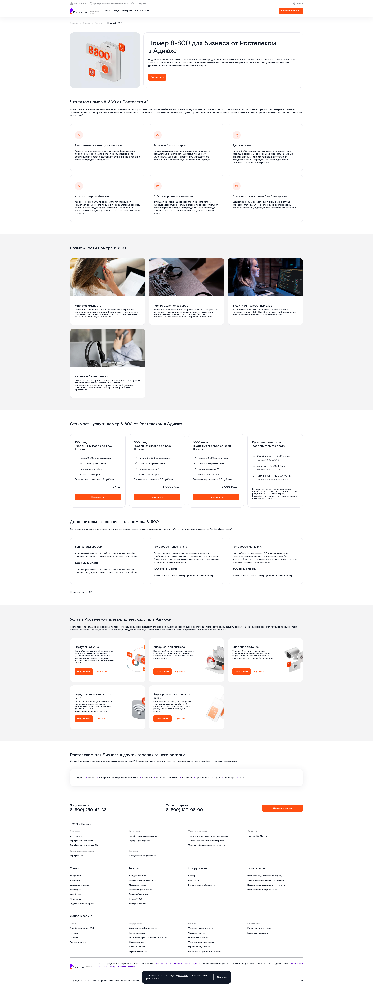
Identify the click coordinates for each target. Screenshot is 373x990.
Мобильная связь (137, 885)
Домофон (75, 880)
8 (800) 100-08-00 (184, 810)
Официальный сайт (138, 951)
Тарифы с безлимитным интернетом (206, 845)
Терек (216, 777)
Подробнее (101, 671)
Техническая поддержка (200, 928)
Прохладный (202, 777)
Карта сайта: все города (259, 928)
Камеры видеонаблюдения (201, 885)
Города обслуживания (199, 947)
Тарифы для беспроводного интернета (208, 836)
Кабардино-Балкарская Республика (118, 777)
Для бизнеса (79, 3)
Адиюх (299, 3)
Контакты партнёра (198, 937)
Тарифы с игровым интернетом (145, 836)
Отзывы (74, 937)
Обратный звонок (291, 10)
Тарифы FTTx (76, 856)
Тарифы (107, 11)
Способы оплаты (137, 947)
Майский (160, 777)
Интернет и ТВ (142, 11)
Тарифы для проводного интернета (206, 840)
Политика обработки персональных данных (177, 963)
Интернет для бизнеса (140, 890)
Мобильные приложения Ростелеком (148, 937)
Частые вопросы (196, 933)
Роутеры (192, 876)
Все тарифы (76, 836)
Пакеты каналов (78, 942)
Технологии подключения (201, 942)
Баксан (91, 777)
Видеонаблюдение (79, 885)
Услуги (117, 11)
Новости (74, 933)
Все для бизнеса (137, 876)
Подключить (157, 77)
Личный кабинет (137, 942)
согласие (183, 975)
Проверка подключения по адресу (110, 3)
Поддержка (140, 3)
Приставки (193, 880)
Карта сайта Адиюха (257, 933)
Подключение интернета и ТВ (262, 890)
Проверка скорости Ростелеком (204, 951)
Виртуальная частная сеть (142, 880)
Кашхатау (147, 777)
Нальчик (173, 777)
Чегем (242, 777)
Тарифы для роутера (139, 840)
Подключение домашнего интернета (266, 885)
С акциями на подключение (143, 856)
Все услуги (75, 876)
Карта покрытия (137, 933)
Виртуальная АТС (138, 904)
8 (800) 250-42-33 (88, 810)
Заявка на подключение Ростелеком (265, 880)
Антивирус (75, 890)
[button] (223, 62)
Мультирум (75, 899)
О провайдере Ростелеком (143, 928)
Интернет (127, 11)
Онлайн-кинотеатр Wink (82, 928)
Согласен (222, 977)
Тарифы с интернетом (81, 840)
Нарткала (187, 777)
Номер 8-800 (136, 899)
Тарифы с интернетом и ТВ (84, 845)
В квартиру (87, 824)
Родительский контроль (82, 904)
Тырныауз (229, 777)
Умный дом (75, 894)
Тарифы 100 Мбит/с (257, 836)
